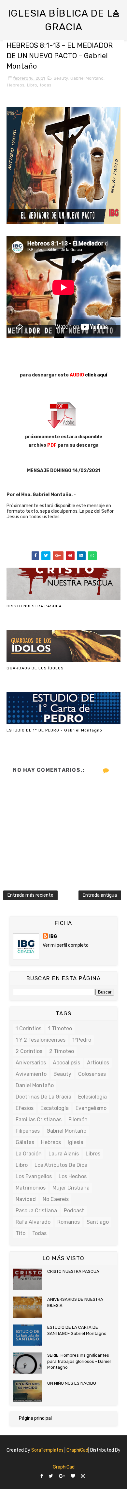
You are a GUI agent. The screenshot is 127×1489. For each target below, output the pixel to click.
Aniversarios (31, 1063)
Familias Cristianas (39, 1119)
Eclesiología (92, 1097)
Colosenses (92, 1074)
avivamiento (31, 1074)
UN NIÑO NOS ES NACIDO (71, 1383)
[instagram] (83, 1476)
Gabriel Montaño (87, 78)
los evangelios (34, 1176)
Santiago (98, 1222)
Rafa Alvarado (33, 1222)
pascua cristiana (36, 1210)
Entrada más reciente (30, 895)
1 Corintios (28, 1028)
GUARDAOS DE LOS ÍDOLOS (35, 668)
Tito (20, 1233)
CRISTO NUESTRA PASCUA (34, 606)
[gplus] (61, 1476)
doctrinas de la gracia (43, 1097)
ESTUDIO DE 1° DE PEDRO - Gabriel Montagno (54, 730)
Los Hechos (73, 1176)
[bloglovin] (73, 1476)
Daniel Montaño (35, 1085)
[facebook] (42, 1476)
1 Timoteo (60, 1028)
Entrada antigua (100, 895)
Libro (32, 85)
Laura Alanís (64, 1154)
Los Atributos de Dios (61, 1165)
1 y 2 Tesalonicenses (40, 1040)
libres (93, 1154)
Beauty (61, 78)
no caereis (56, 1199)
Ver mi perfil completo (66, 945)
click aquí (96, 375)
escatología (54, 1108)
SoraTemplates (47, 1450)
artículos (98, 1063)
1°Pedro (81, 1040)
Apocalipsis (66, 1063)
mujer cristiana (71, 1188)
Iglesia (75, 1142)
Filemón (78, 1119)
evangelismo (91, 1108)
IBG (53, 936)
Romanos (68, 1222)
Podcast (74, 1210)
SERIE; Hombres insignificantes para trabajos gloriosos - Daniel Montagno (79, 1361)
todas (45, 85)
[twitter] (51, 1476)
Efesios (25, 1108)
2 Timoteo (61, 1051)
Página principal (35, 1418)
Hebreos (15, 85)
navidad (26, 1199)
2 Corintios (29, 1051)
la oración (29, 1154)
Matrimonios (31, 1188)
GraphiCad (77, 1450)
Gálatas (25, 1142)
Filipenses (28, 1131)
